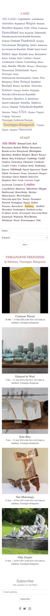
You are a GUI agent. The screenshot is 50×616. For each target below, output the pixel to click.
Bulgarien (18, 27)
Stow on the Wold (39, 212)
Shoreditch (7, 209)
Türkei (14, 112)
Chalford (6, 161)
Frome (24, 173)
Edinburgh (16, 169)
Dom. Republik (26, 32)
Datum (4, 230)
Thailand (14, 106)
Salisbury (29, 206)
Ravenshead (17, 206)
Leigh (36, 180)
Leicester (29, 180)
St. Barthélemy (32, 98)
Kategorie (6, 237)
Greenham (7, 176)
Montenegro (41, 66)
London (29, 184)
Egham (26, 169)
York (38, 220)
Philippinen (7, 81)
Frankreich (28, 40)
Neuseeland (8, 70)
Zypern (5, 129)
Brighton (26, 154)
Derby (31, 165)
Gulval (16, 176)
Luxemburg (30, 62)
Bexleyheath (22, 151)
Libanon (36, 58)
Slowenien (7, 98)
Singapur (34, 90)
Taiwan (5, 106)
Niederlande (22, 70)
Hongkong (23, 45)
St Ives (15, 212)
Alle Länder (9, 19)
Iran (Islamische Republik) (14, 49)
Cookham (22, 165)
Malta (4, 66)
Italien (6, 53)
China (34, 28)
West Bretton (30, 216)
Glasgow (43, 173)
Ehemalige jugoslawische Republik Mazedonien (21, 36)
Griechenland (9, 45)
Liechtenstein (8, 61)
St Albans (6, 212)
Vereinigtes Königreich (18, 124)
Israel (44, 49)
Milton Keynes (9, 195)
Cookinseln (42, 28)
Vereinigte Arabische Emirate (17, 120)
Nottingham (16, 202)
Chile (27, 27)
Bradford (17, 154)
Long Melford (8, 188)
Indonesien (42, 45)
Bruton (5, 158)
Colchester (39, 161)
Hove (14, 180)
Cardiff (41, 158)
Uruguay (6, 116)
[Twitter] (24, 609)
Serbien (25, 90)
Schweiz (7, 90)
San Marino (25, 85)
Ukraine (31, 112)
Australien (7, 23)
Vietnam (40, 125)
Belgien (31, 23)
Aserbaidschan (37, 19)
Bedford (17, 147)
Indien (33, 45)
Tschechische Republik (31, 106)
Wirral (16, 220)
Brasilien (7, 28)
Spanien (19, 98)
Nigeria (33, 70)
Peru (42, 77)
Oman (15, 74)
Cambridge (32, 158)
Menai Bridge (21, 192)
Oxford (34, 202)
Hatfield (23, 176)
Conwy (14, 165)
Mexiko (22, 66)
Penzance (6, 206)
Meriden (32, 192)
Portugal (25, 81)
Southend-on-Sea (34, 209)
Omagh (26, 202)
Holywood (33, 176)
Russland (7, 85)
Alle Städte (9, 143)
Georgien (40, 40)
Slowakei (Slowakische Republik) (19, 94)
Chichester (28, 161)
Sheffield (40, 206)
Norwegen (7, 74)
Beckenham (7, 147)
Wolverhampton (28, 220)
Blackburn (7, 154)
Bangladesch (20, 23)
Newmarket (36, 199)
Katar (31, 54)
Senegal (17, 90)
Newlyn (26, 199)
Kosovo (5, 58)
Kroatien (12, 58)
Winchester (7, 220)
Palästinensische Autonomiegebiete (16, 77)
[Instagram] (29, 609)
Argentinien (24, 19)
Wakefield (18, 216)
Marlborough (8, 192)
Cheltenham (16, 161)
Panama (35, 77)
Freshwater (15, 173)
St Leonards (24, 212)
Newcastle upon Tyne (11, 199)
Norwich (6, 202)
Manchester (32, 188)
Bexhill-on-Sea (9, 151)
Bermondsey (35, 147)
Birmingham (35, 151)
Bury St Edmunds (17, 158)
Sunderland (7, 216)
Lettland (27, 58)
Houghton (6, 180)
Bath (35, 143)
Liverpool (18, 184)
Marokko (12, 66)
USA (23, 111)
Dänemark (40, 32)
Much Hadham (23, 195)
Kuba (19, 58)
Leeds (20, 180)
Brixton (42, 154)
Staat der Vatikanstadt (10, 102)
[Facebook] (20, 609)
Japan (15, 54)
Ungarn (40, 112)
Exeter (44, 169)
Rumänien (36, 81)
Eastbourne (40, 165)
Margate (43, 188)
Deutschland (10, 32)
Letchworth (7, 184)
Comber (5, 165)
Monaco (31, 66)
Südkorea (36, 102)
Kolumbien (41, 54)
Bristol (34, 154)
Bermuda (40, 23)
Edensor (5, 169)
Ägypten (14, 129)
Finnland (15, 40)
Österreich (25, 129)
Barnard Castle (24, 143)
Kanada (23, 54)
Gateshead (33, 173)
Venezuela (16, 116)
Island (37, 49)
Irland (30, 49)
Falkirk (5, 173)
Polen (16, 81)
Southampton (19, 209)
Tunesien (6, 112)
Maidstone (20, 188)
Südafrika (25, 102)
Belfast (25, 147)
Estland (5, 40)
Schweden (37, 85)
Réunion (16, 85)
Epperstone (35, 169)
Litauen (19, 61)
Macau (40, 62)
